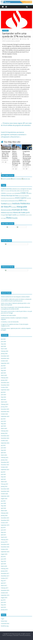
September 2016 (5, 595)
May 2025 (3, 370)
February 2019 (4, 539)
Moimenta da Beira (6, 210)
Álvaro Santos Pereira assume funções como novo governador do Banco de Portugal (16, 158)
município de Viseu (19, 209)
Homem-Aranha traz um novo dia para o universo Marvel (15, 296)
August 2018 (4, 554)
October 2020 (4, 493)
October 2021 (4, 467)
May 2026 (3, 344)
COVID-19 (4, 41)
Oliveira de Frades (19, 212)
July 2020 (3, 501)
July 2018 (3, 556)
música (3, 212)
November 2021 (5, 464)
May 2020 (3, 505)
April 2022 (3, 452)
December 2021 (5, 462)
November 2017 (5, 576)
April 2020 (3, 508)
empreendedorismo (10, 198)
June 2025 (3, 368)
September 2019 (5, 525)
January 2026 (4, 353)
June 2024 (3, 394)
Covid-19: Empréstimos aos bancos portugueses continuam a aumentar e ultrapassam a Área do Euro (13, 134)
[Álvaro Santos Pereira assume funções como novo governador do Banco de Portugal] (16, 145)
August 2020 (4, 498)
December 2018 (5, 544)
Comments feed (5, 623)
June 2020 (3, 503)
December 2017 (5, 573)
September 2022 (5, 443)
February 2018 (4, 568)
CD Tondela (6, 190)
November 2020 (5, 491)
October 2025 (4, 361)
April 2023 (3, 426)
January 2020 (4, 515)
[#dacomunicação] (2, 6)
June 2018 (3, 559)
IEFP (11, 203)
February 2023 (4, 431)
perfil (28, 213)
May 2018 (3, 561)
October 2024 (4, 387)
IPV (10, 206)
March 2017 (4, 585)
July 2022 (3, 445)
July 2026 (3, 339)
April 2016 (3, 607)
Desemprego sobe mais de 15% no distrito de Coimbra (6, 154)
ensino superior (20, 198)
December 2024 (5, 382)
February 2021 (4, 484)
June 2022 (3, 448)
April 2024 (3, 399)
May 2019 (3, 532)
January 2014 (4, 609)
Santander (17, 41)
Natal (8, 212)
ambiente (14, 189)
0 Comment (24, 39)
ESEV (21, 200)
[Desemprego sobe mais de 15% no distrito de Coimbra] (6, 145)
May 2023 (3, 423)
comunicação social (10, 193)
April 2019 (3, 534)
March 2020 (4, 510)
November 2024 (5, 385)
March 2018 (4, 566)
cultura (29, 193)
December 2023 (5, 409)
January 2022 (4, 460)
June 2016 (3, 602)
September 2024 (5, 390)
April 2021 (3, 479)
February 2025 (4, 377)
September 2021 (5, 469)
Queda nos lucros (11, 41)
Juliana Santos (16, 39)
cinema (3, 193)
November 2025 (5, 358)
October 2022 (4, 440)
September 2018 (5, 551)
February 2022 (4, 457)
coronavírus (17, 193)
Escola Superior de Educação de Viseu (9, 200)
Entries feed (4, 621)
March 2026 (4, 348)
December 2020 (5, 489)
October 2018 (4, 549)
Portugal (3, 215)
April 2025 (3, 373)
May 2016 (3, 605)
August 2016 (4, 597)
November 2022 (5, 438)
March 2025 (4, 375)
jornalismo (14, 207)
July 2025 (3, 365)
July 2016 (3, 600)
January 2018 (4, 571)
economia (3, 198)
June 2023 (3, 421)
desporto (26, 195)
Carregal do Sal (24, 189)
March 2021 (4, 481)
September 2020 (5, 496)
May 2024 (3, 397)
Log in (2, 618)
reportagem (8, 215)
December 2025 (5, 356)
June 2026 (3, 341)
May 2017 (3, 580)
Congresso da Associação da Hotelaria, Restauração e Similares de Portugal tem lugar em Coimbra (27, 158)
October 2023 (4, 414)
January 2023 (4, 433)
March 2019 (4, 537)
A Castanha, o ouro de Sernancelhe (10, 322)
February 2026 (4, 351)
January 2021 (4, 486)
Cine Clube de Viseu (24, 190)
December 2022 (5, 435)
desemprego (21, 195)
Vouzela (14, 218)
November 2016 (5, 590)
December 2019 (5, 518)
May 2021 (3, 477)
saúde (14, 215)
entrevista (29, 198)
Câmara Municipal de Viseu (9, 195)
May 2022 (3, 450)
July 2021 (3, 472)
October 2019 (4, 522)
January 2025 (4, 380)
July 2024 (3, 392)
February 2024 (4, 404)
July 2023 (3, 419)
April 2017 (3, 583)
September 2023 (5, 416)
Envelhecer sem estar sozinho (8, 315)
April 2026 (3, 346)
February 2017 (4, 588)
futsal (8, 204)
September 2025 (5, 363)
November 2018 (5, 547)
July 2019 (3, 527)
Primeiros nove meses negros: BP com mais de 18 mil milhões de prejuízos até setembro (16, 124)
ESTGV (24, 200)
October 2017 (4, 578)
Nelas (11, 212)
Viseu (9, 217)
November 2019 (5, 520)
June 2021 (3, 474)
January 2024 (4, 406)
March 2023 (4, 428)
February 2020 (4, 513)
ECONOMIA (5, 30)
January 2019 (4, 542)
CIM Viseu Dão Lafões (15, 190)
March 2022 (4, 455)
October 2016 (4, 592)
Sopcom (18, 214)
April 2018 (3, 563)
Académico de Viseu (6, 189)
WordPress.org (4, 626)
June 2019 (3, 530)
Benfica (18, 188)
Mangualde (22, 206)
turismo (22, 215)
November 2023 (5, 411)
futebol (4, 203)
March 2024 (4, 402)
